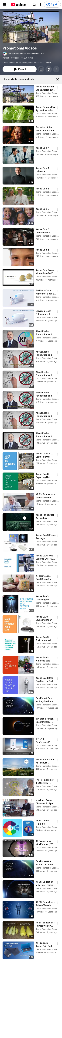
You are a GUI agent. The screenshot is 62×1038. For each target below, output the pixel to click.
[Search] (34, 4)
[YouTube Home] (18, 4)
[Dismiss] (57, 79)
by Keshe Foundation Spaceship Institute (26, 54)
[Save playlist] (41, 69)
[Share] (48, 69)
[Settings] (40, 4)
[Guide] (4, 4)
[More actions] (56, 69)
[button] (31, 27)
